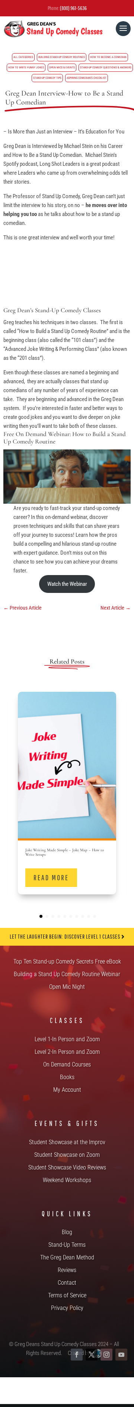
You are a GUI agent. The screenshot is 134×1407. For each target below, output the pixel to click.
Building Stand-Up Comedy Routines (61, 57)
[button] (118, 793)
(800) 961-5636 (73, 8)
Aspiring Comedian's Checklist (86, 78)
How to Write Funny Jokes (26, 67)
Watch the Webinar (67, 584)
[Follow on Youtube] (121, 1355)
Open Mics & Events (62, 67)
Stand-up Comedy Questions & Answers (105, 67)
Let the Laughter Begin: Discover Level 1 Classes (65, 936)
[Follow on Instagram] (106, 1355)
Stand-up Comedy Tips (47, 78)
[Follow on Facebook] (77, 1355)
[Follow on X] (92, 1355)
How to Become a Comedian (108, 57)
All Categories (23, 57)
